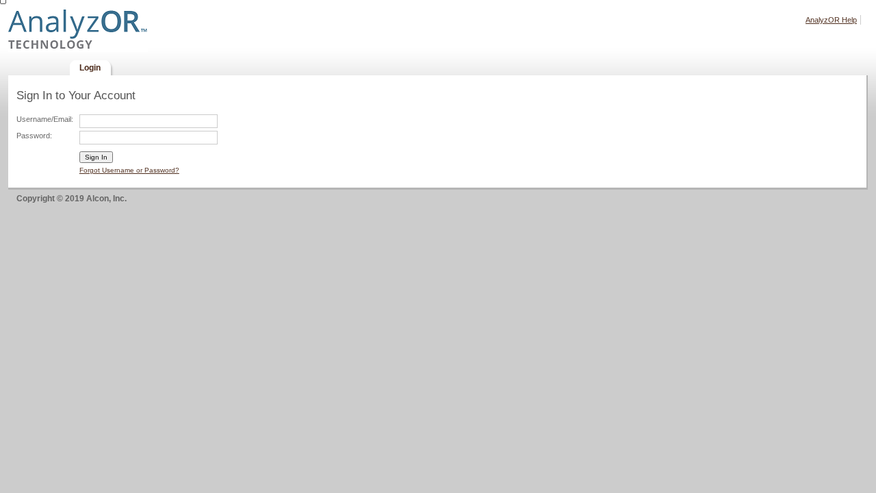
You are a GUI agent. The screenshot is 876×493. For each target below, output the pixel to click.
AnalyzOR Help (831, 20)
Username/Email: (44, 119)
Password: (34, 135)
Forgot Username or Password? (129, 170)
